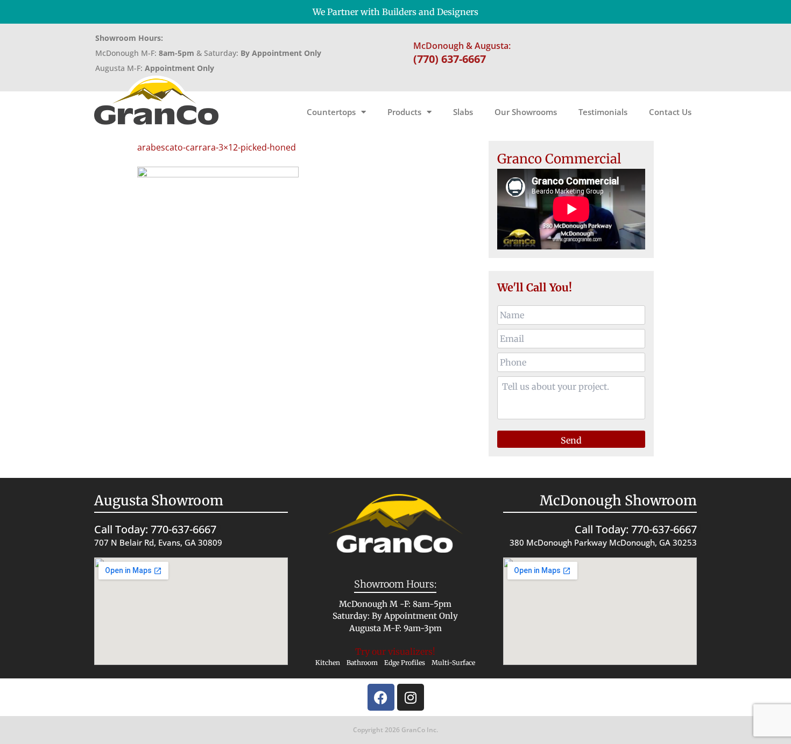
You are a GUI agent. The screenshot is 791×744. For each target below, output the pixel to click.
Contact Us (670, 111)
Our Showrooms (526, 111)
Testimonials (602, 111)
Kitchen (327, 663)
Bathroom (362, 663)
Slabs (463, 111)
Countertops (331, 111)
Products (404, 111)
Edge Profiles (404, 663)
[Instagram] (410, 697)
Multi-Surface (453, 663)
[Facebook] (381, 697)
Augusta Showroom (158, 500)
